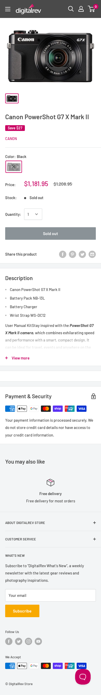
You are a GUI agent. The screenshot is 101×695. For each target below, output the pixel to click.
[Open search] (71, 9)
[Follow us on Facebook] (8, 641)
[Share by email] (92, 254)
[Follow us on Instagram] (28, 641)
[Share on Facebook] (62, 254)
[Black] (13, 167)
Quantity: (13, 214)
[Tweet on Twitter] (82, 254)
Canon (11, 138)
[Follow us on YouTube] (38, 641)
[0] (91, 9)
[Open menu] (7, 9)
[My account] (81, 9)
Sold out (50, 233)
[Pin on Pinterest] (72, 254)
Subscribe (22, 610)
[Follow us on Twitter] (18, 641)
